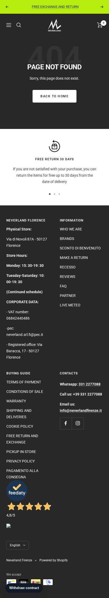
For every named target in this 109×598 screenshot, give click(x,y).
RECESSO (68, 267)
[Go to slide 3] (59, 194)
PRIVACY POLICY (20, 461)
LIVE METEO (70, 305)
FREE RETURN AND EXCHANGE (22, 439)
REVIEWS (67, 276)
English (15, 545)
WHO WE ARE (71, 229)
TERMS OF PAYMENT (23, 382)
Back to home (54, 96)
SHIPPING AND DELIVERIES (18, 413)
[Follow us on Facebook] (66, 423)
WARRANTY (16, 401)
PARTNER (68, 295)
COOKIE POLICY (19, 426)
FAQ (63, 286)
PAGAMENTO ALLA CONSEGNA (22, 474)
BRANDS (67, 239)
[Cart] (100, 25)
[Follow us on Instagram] (78, 423)
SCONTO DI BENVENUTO (80, 248)
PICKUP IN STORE (21, 452)
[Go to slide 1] (50, 194)
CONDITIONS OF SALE (24, 391)
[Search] (18, 25)
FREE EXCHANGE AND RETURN (55, 7)
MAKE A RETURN (74, 257)
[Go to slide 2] (54, 194)
